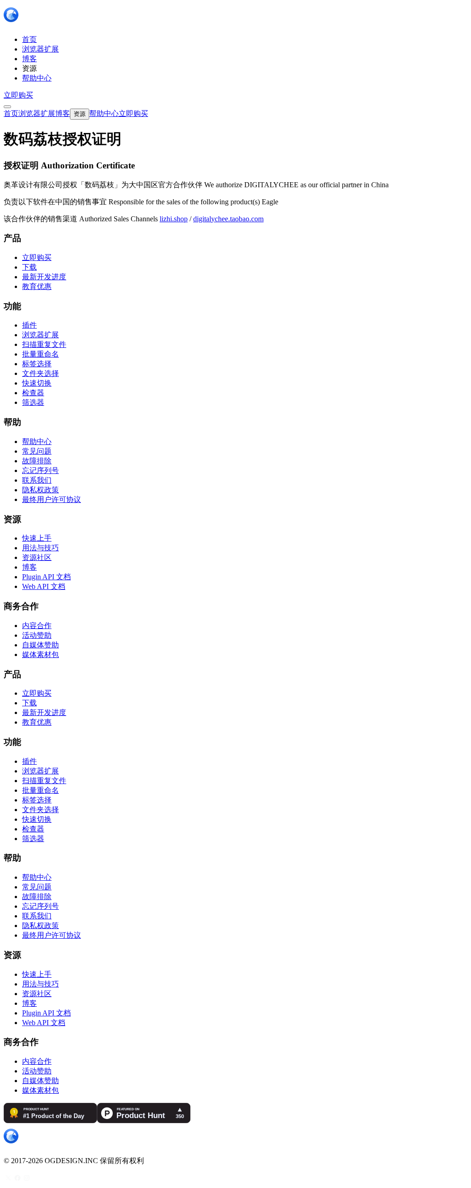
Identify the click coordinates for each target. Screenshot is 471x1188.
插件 (29, 325)
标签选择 (37, 364)
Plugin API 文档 (46, 577)
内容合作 (37, 625)
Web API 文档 (43, 586)
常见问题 (37, 451)
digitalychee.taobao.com (228, 219)
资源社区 (37, 557)
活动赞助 (37, 635)
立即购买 (18, 95)
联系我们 (37, 480)
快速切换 (37, 383)
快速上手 (37, 538)
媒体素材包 (40, 654)
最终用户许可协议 (51, 499)
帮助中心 (37, 441)
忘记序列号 (40, 470)
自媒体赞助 (40, 645)
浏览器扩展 (40, 335)
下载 (29, 267)
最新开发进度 (44, 277)
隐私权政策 (40, 490)
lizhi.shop (174, 219)
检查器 (33, 393)
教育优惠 (37, 286)
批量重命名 (40, 354)
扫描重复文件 (44, 344)
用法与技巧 (40, 548)
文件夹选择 (40, 373)
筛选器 (33, 402)
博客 (29, 567)
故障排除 (37, 461)
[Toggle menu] (7, 106)
